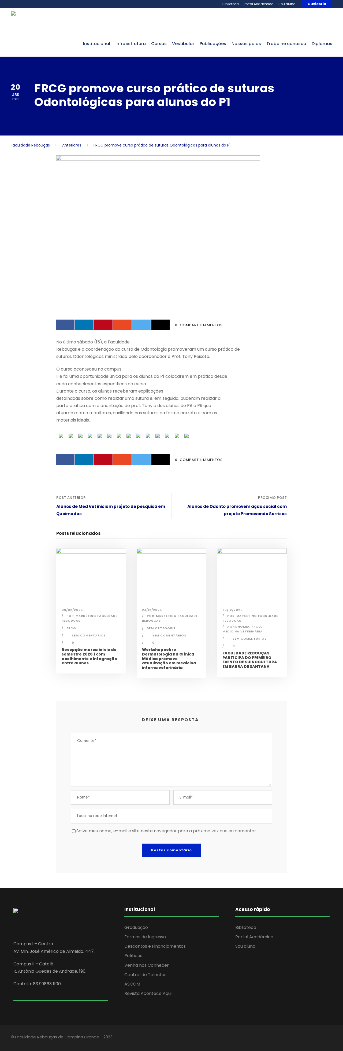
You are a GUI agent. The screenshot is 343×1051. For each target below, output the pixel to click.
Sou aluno (286, 4)
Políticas (133, 956)
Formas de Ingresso (145, 937)
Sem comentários (89, 635)
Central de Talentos (145, 975)
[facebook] (289, 1038)
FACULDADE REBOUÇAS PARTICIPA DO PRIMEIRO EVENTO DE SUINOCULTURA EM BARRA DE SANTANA (249, 659)
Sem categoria (161, 628)
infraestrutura (130, 44)
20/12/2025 (232, 610)
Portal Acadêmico (258, 4)
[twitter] (307, 1038)
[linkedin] (298, 1038)
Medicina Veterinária (242, 631)
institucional (96, 44)
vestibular (183, 44)
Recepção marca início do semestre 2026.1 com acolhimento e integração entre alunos (89, 656)
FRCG (71, 628)
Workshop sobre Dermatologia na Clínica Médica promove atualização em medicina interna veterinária (169, 658)
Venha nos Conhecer (146, 965)
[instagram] (317, 1038)
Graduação (136, 927)
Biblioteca (230, 4)
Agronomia (238, 626)
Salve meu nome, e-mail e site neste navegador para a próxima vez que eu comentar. (166, 831)
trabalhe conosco (286, 44)
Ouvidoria (317, 4)
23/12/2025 (152, 610)
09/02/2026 (72, 610)
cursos (159, 44)
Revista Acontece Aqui (148, 993)
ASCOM (132, 984)
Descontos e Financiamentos (155, 946)
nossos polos (246, 44)
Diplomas (322, 44)
